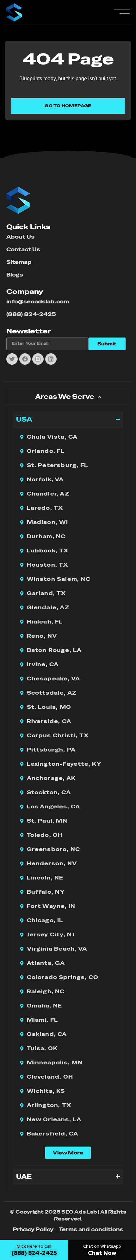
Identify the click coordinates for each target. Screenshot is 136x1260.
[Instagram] (38, 359)
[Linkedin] (51, 359)
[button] (68, 1153)
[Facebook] (25, 359)
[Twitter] (12, 359)
